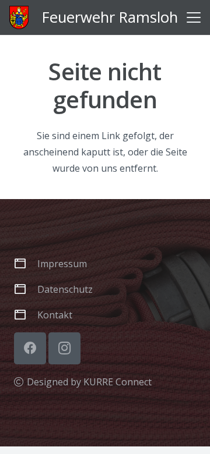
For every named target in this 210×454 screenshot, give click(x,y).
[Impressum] (25, 263)
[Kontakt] (25, 314)
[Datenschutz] (25, 289)
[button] (193, 17)
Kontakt (54, 314)
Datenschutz (65, 289)
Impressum (62, 263)
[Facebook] (30, 348)
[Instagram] (64, 348)
